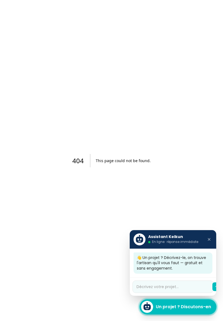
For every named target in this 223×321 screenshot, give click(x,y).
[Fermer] (209, 239)
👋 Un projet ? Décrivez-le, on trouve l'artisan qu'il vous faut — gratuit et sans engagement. (171, 263)
